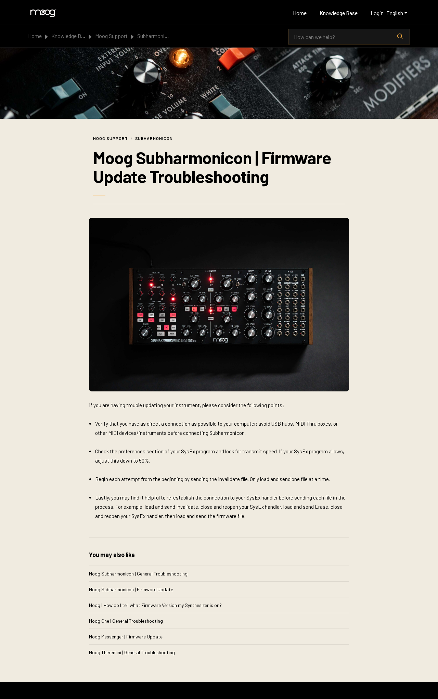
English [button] (394, 13)
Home (300, 13)
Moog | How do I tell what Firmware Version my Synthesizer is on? (155, 605)
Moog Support (111, 36)
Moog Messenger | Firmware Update (126, 636)
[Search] (400, 36)
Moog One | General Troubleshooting (126, 621)
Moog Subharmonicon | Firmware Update (131, 589)
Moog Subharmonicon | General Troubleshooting (138, 574)
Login (377, 13)
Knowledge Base (339, 13)
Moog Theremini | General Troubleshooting (132, 652)
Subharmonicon (155, 36)
